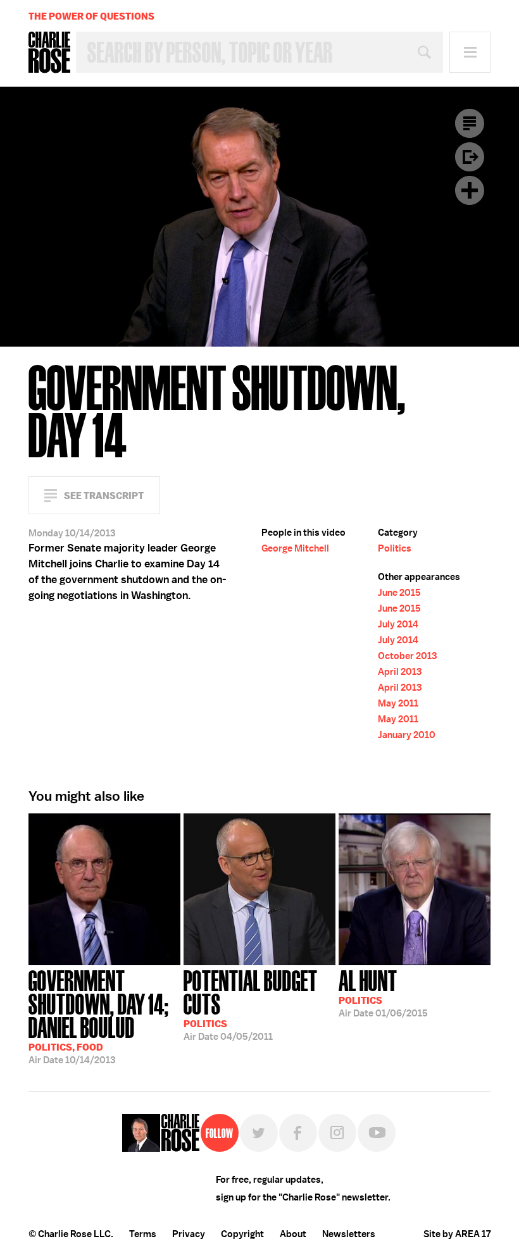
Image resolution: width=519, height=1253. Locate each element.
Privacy (188, 1234)
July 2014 (398, 624)
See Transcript (104, 496)
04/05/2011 (251, 1004)
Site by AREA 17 (457, 1234)
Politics (394, 548)
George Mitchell (295, 548)
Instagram (337, 1133)
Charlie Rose (49, 52)
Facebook (298, 1133)
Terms (142, 1234)
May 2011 (398, 703)
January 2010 (406, 735)
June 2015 (399, 592)
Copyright (242, 1234)
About (293, 1234)
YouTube (377, 1133)
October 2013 (407, 656)
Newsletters (348, 1234)
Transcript (469, 123)
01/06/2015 (383, 992)
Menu (470, 52)
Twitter (259, 1133)
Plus (469, 190)
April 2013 (400, 671)
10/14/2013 (98, 1015)
